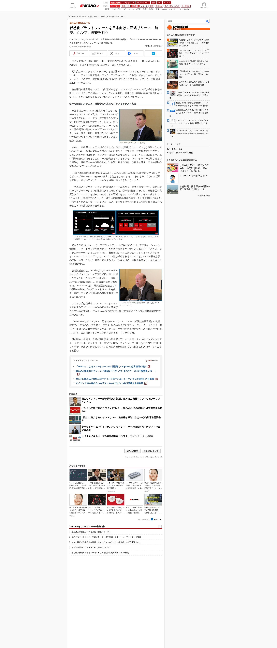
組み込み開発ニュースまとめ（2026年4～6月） (91, 532)
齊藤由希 (149, 46)
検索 (207, 21)
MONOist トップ (151, 451)
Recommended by (144, 519)
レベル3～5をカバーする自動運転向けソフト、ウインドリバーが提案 (117, 436)
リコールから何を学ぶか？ (193, 175)
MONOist (72, 16)
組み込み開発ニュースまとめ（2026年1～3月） (91, 547)
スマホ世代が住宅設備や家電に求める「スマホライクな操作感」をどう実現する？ (106, 542)
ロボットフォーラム (174, 149)
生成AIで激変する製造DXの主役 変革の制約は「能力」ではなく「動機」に (195, 168)
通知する (100, 53)
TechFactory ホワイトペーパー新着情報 (87, 526)
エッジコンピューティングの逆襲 (180, 153)
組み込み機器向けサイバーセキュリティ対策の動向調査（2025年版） (101, 553)
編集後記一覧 (205, 196)
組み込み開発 (81, 16)
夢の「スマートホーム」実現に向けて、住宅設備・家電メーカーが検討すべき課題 (106, 537)
